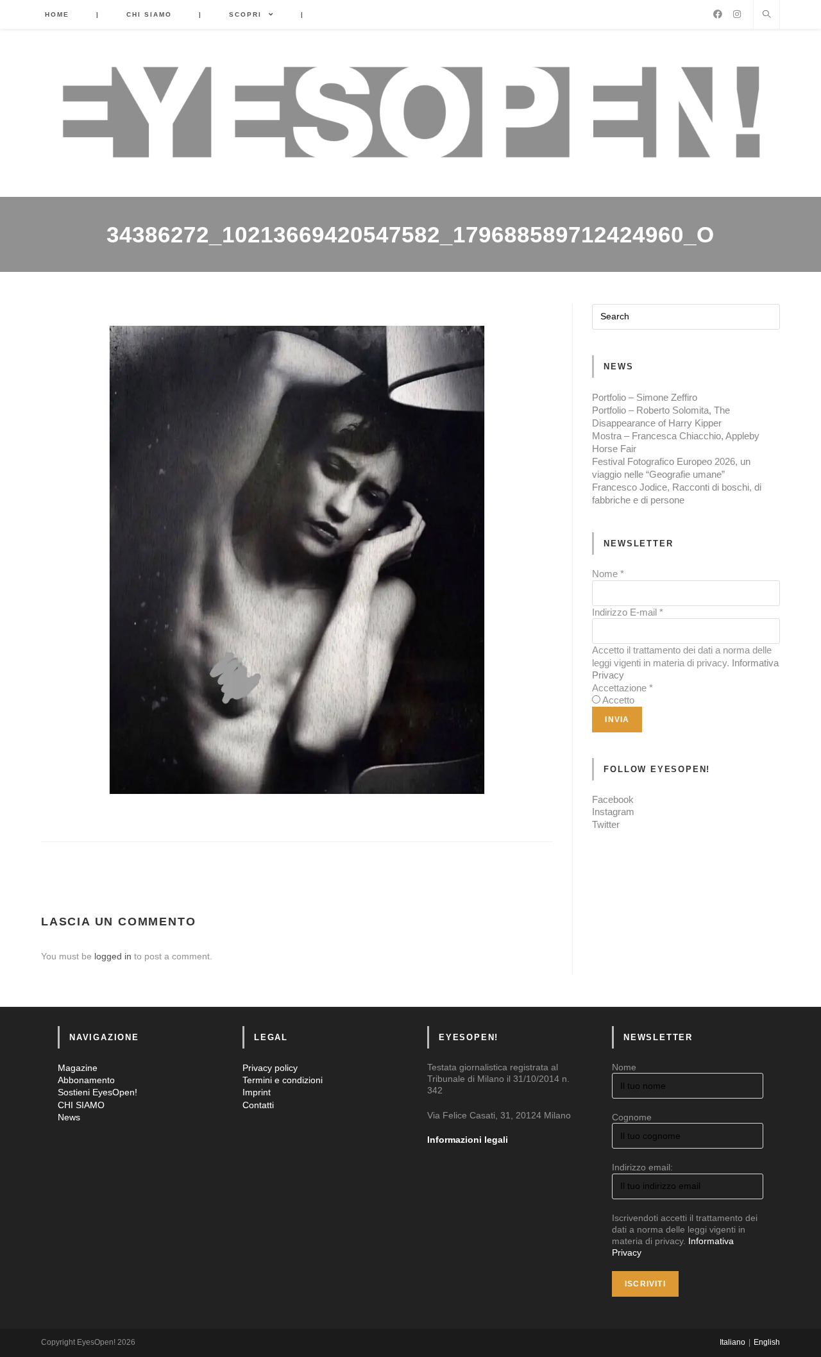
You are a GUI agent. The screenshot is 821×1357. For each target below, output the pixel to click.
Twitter (606, 824)
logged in (112, 956)
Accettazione (622, 687)
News (69, 1117)
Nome (608, 573)
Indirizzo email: (642, 1167)
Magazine (77, 1068)
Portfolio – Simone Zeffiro (644, 397)
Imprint (256, 1092)
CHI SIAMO (81, 1105)
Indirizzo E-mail (627, 612)
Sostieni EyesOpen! (97, 1092)
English (767, 1342)
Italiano (732, 1342)
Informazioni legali (467, 1139)
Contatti (258, 1105)
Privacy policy (270, 1068)
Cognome (632, 1117)
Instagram (613, 811)
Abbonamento (86, 1080)
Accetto (618, 700)
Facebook (613, 799)
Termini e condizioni (282, 1080)
